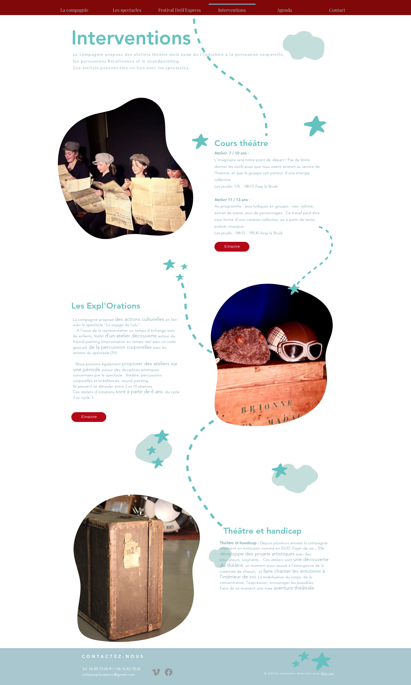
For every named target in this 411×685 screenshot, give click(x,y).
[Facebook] (169, 672)
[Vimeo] (156, 672)
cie (84, 674)
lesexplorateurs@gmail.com (111, 674)
